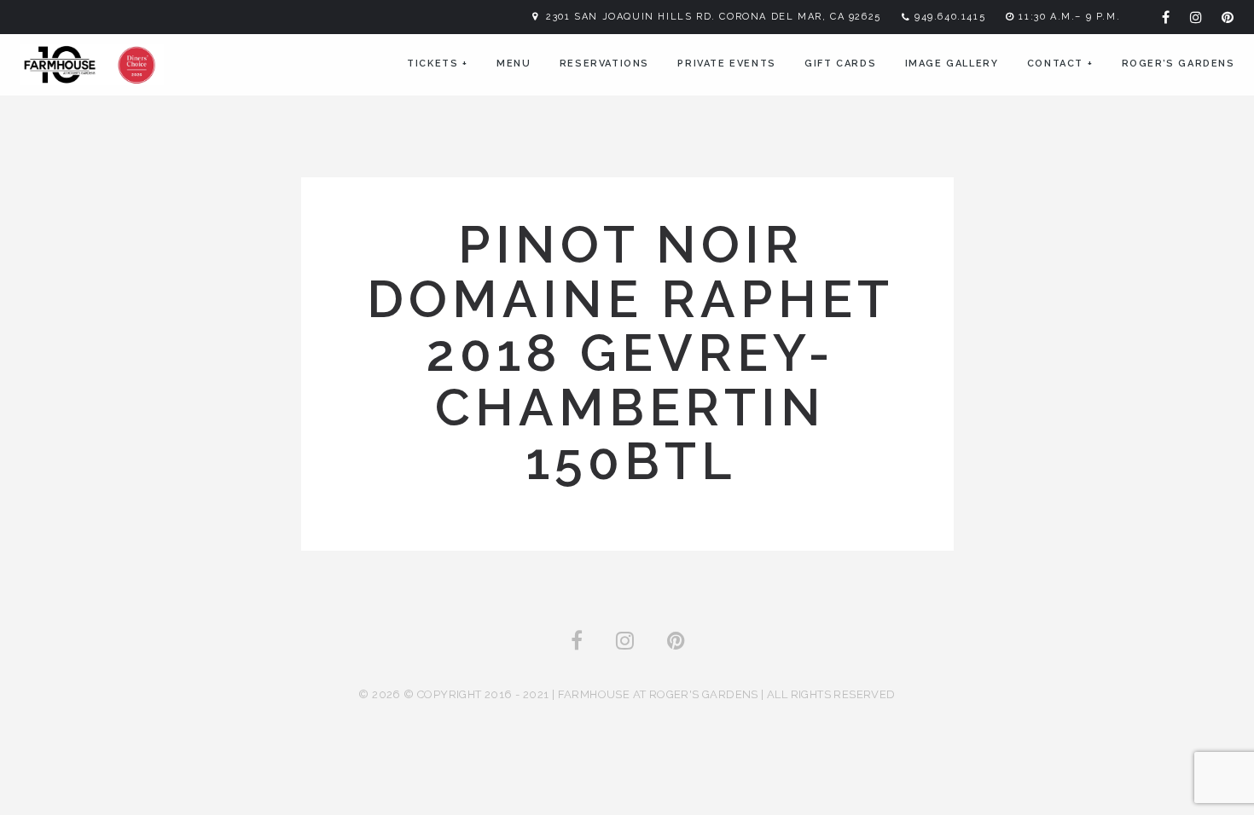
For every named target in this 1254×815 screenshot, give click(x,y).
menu (513, 63)
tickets (437, 63)
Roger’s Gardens (1178, 63)
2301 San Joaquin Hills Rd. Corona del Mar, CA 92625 (713, 16)
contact (1060, 63)
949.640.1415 (949, 16)
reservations (604, 63)
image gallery (952, 63)
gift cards (840, 63)
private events (726, 63)
